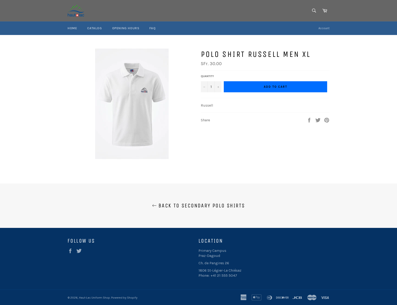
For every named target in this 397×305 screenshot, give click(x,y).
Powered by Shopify (124, 297)
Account (323, 28)
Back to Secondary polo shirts (201, 205)
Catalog (94, 28)
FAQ (152, 28)
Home (72, 28)
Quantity (207, 76)
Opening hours (125, 28)
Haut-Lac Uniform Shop (94, 297)
